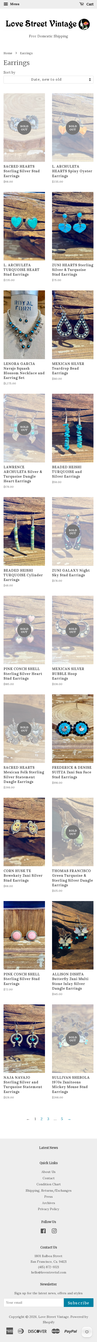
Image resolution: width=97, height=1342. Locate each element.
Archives (48, 1203)
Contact (49, 1178)
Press (48, 1196)
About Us (48, 1172)
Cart (89, 4)
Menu (14, 4)
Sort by (9, 72)
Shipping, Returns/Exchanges (49, 1190)
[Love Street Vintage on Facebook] (43, 1232)
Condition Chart (48, 1184)
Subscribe (78, 1303)
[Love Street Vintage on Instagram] (54, 1232)
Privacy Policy (48, 1209)
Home (8, 53)
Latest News (48, 1148)
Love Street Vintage (53, 1317)
